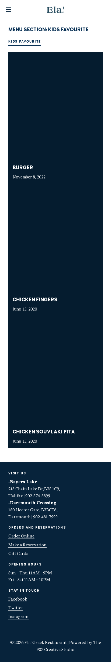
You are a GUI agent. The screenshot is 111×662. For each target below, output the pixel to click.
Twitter (15, 607)
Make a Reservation (27, 544)
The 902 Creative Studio (69, 645)
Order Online (21, 535)
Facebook (17, 598)
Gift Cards (18, 553)
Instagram (18, 616)
